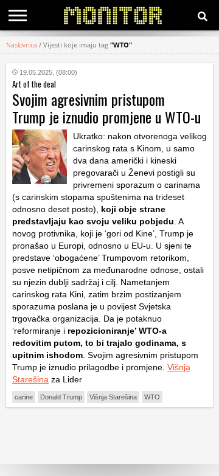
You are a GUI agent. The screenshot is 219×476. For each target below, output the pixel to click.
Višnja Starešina (113, 397)
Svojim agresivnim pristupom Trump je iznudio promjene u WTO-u (106, 108)
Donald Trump (61, 397)
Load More (109, 436)
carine (24, 397)
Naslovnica (21, 44)
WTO (152, 397)
